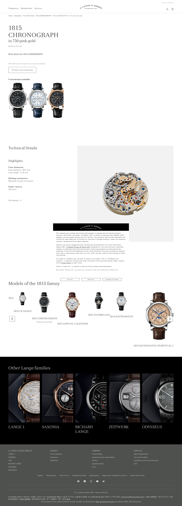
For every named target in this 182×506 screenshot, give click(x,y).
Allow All (70, 279)
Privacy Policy (66, 263)
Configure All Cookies (112, 279)
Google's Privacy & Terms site (78, 247)
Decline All (91, 279)
